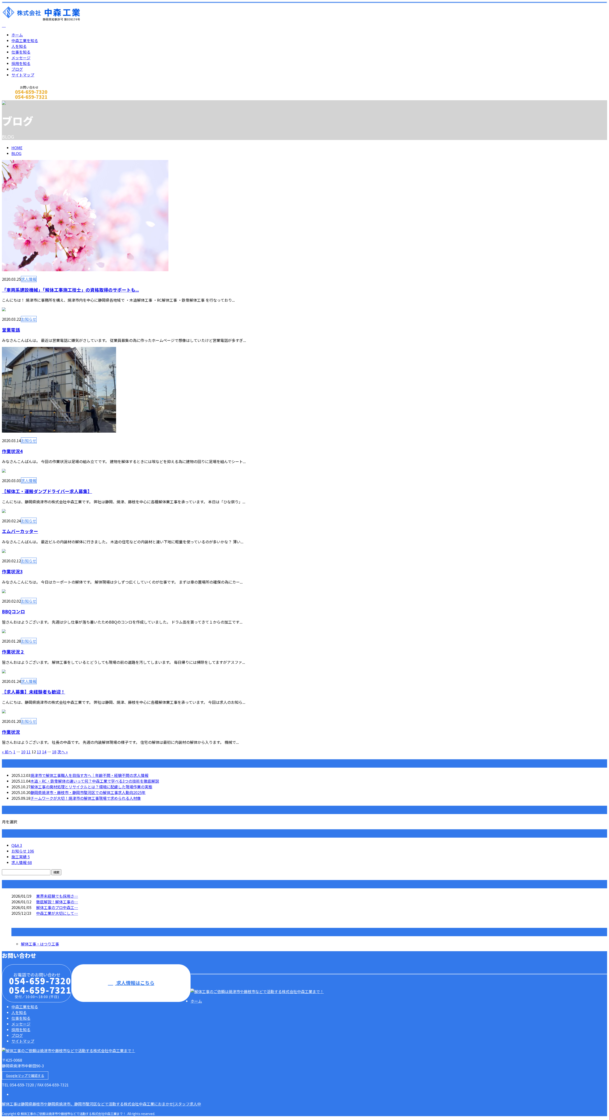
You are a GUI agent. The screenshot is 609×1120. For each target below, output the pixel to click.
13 (39, 752)
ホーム (17, 35)
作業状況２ (13, 651)
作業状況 (11, 732)
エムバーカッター (20, 531)
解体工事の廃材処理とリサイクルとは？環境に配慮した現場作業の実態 (91, 787)
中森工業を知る (24, 40)
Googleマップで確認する (25, 1075)
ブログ (17, 69)
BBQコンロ (13, 611)
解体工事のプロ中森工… (57, 907)
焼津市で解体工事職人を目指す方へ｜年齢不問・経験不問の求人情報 (89, 775)
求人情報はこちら (134, 982)
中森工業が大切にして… (57, 913)
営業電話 (11, 329)
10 (23, 752)
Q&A (16, 845)
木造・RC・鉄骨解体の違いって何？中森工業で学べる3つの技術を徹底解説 (94, 781)
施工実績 (20, 857)
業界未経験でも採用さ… (57, 896)
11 (28, 752)
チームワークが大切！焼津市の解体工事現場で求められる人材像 (85, 798)
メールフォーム (18, 103)
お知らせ (28, 319)
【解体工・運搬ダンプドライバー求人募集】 (47, 491)
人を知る (19, 46)
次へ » (62, 752)
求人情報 (28, 279)
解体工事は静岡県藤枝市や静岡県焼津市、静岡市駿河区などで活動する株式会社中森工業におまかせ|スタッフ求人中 (101, 1104)
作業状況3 (12, 571)
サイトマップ (22, 75)
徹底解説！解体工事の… (57, 902)
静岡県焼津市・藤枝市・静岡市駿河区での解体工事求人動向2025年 (88, 792)
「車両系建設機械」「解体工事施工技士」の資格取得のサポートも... (70, 289)
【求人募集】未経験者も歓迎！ (33, 691)
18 (54, 752)
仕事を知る (20, 52)
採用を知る (20, 63)
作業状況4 (12, 451)
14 (44, 752)
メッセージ (20, 57)
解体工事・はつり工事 (40, 944)
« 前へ (7, 752)
